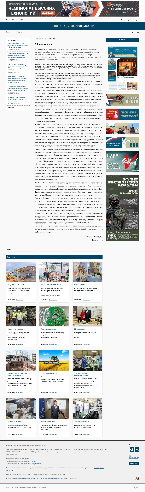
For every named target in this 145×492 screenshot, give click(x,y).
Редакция (136, 488)
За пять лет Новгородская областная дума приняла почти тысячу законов (17, 99)
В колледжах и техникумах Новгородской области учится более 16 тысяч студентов (17, 88)
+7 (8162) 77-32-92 (29, 461)
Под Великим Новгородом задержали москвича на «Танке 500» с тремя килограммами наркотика (18, 67)
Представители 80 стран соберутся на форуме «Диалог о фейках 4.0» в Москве (18, 45)
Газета (19, 32)
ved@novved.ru (36, 463)
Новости (9, 32)
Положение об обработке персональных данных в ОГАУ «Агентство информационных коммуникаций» (41, 479)
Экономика (39, 39)
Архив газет (123, 40)
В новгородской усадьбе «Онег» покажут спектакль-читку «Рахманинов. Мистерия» (18, 55)
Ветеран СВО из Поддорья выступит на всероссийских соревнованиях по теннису (16, 78)
